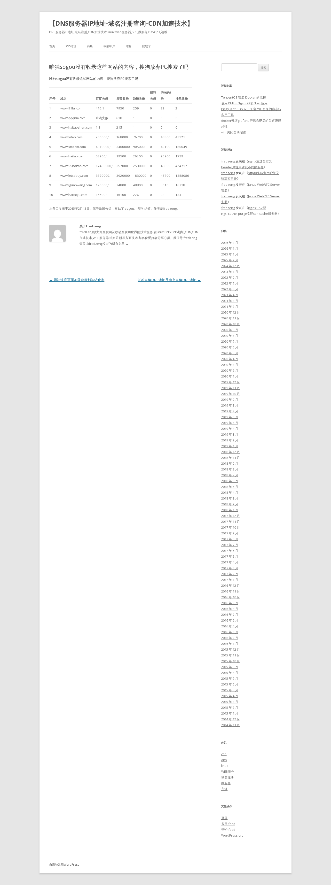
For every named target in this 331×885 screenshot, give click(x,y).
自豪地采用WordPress (64, 864)
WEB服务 (227, 771)
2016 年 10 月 (230, 597)
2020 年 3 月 (229, 364)
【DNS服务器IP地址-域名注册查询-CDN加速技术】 (121, 23)
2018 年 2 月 (229, 504)
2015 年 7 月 (229, 678)
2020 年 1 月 (229, 376)
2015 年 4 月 (229, 696)
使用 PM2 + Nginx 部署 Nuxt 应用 (244, 103)
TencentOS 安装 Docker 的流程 (243, 97)
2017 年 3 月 (229, 568)
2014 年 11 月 (230, 725)
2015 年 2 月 (229, 707)
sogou (129, 208)
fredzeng (170, 208)
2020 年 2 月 (229, 370)
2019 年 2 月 (229, 440)
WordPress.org (232, 835)
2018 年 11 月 (230, 457)
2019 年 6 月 (229, 417)
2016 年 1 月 (229, 643)
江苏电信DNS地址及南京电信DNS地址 (169, 279)
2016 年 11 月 (230, 591)
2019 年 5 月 (229, 423)
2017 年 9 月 (229, 533)
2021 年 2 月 (229, 306)
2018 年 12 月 (230, 452)
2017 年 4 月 (229, 562)
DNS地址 (70, 46)
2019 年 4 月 (229, 428)
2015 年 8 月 (229, 672)
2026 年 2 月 (229, 242)
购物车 (146, 46)
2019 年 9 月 (229, 399)
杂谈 (102, 208)
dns (224, 760)
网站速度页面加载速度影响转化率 (76, 279)
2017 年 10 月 (230, 527)
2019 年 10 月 (230, 394)
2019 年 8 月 (229, 405)
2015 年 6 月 (229, 684)
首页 (52, 46)
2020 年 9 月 (229, 330)
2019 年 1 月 (229, 446)
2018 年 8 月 (229, 469)
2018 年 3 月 (229, 498)
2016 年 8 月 (229, 609)
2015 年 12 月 (230, 649)
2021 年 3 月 (229, 301)
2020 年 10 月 (230, 324)
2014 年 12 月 (230, 719)
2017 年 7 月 (229, 545)
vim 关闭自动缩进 (233, 132)
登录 (224, 818)
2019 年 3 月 (229, 434)
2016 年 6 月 (229, 620)
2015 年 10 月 (230, 661)
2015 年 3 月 (229, 702)
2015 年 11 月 (230, 655)
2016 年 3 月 (229, 632)
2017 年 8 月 (229, 539)
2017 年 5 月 (229, 556)
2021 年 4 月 (229, 295)
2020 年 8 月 (229, 335)
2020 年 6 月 (229, 347)
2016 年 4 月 (229, 626)
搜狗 (140, 208)
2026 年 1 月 (229, 248)
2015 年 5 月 (229, 690)
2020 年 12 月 (230, 312)
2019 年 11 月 (230, 388)
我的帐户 (109, 46)
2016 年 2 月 (229, 638)
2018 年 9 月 (229, 463)
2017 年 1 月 (229, 579)
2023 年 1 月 (229, 271)
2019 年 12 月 (230, 382)
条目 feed (228, 824)
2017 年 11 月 (230, 521)
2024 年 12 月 (230, 266)
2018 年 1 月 (229, 510)
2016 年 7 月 (229, 614)
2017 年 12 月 (230, 516)
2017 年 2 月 (229, 574)
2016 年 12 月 (230, 585)
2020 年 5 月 (229, 353)
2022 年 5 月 (229, 289)
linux (224, 765)
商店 (90, 46)
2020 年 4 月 (229, 359)
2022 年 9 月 (229, 277)
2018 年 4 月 (229, 492)
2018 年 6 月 (229, 481)
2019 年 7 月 (229, 411)
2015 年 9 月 (229, 667)
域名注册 (227, 777)
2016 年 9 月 (229, 603)
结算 (129, 46)
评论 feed (228, 829)
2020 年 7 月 (229, 341)
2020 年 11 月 (230, 318)
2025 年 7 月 (229, 254)
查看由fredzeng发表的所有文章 (103, 243)
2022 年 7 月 (229, 283)
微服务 (226, 783)
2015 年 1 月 (229, 713)
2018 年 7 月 (229, 475)
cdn (224, 754)
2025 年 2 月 (229, 260)
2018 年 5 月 (229, 487)
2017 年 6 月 (229, 550)
